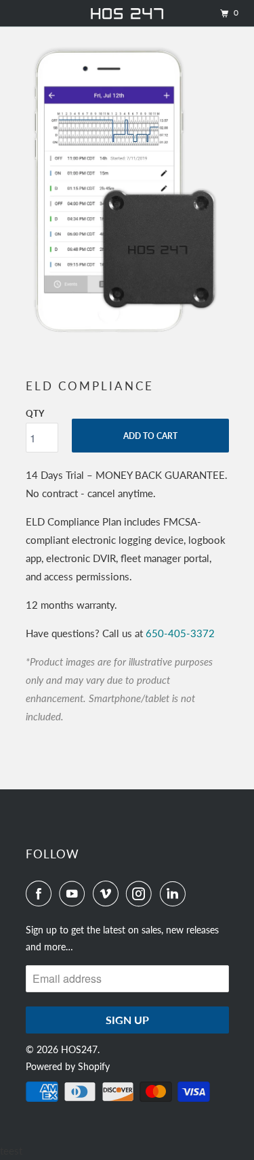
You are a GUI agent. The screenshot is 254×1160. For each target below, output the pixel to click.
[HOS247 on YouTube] (74, 893)
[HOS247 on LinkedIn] (175, 893)
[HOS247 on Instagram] (141, 893)
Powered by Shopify (68, 1066)
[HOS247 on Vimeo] (108, 893)
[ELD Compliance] (127, 190)
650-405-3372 (180, 633)
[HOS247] (127, 13)
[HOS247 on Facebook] (41, 893)
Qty (35, 413)
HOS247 (79, 1049)
